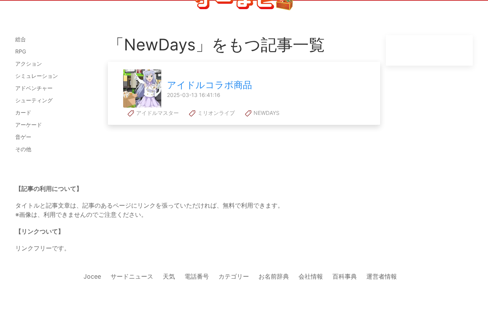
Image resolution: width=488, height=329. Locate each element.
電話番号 (197, 276)
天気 (169, 276)
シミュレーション (36, 76)
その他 (23, 149)
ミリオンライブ (215, 113)
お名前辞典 (273, 276)
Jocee (92, 276)
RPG (20, 51)
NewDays (265, 113)
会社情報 (311, 276)
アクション (28, 63)
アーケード (28, 124)
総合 (20, 39)
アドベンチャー (34, 88)
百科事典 (344, 276)
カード (23, 112)
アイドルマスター (157, 113)
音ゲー (23, 137)
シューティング (34, 100)
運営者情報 (381, 276)
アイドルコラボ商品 (209, 84)
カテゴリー (233, 276)
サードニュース (132, 276)
